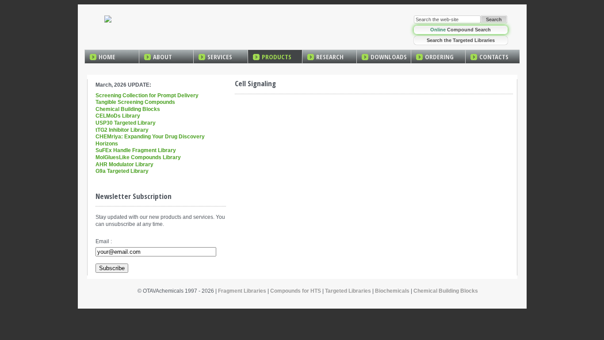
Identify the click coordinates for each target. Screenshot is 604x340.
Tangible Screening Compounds (135, 102)
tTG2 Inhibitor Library (122, 130)
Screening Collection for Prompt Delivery (147, 95)
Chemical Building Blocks (128, 109)
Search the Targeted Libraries (461, 40)
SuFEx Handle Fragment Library (136, 150)
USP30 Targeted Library (126, 123)
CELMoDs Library (118, 116)
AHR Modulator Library (124, 164)
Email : (104, 241)
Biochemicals (392, 291)
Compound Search (460, 29)
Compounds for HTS (295, 291)
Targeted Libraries (348, 291)
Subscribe (112, 268)
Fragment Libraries (242, 291)
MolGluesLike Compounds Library (138, 157)
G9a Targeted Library (122, 171)
